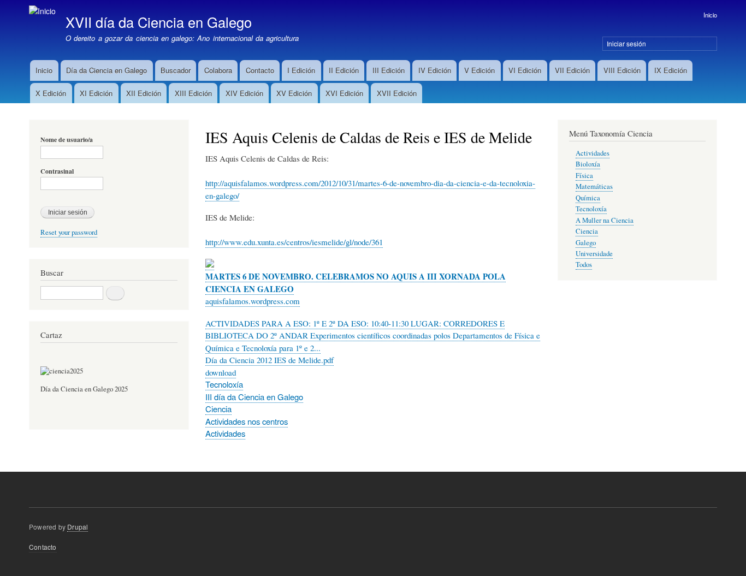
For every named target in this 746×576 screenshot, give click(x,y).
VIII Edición (622, 70)
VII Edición (572, 70)
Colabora (218, 70)
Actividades (225, 433)
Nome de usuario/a (66, 139)
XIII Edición (193, 93)
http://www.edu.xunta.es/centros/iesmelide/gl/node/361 (294, 241)
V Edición (479, 70)
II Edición (344, 70)
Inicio (710, 14)
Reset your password (68, 232)
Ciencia (218, 408)
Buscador (176, 70)
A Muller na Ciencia (604, 220)
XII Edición (143, 93)
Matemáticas (594, 186)
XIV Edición (244, 93)
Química (588, 198)
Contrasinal (57, 171)
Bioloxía (588, 164)
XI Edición (96, 93)
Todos (584, 264)
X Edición (50, 93)
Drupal (77, 526)
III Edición (388, 70)
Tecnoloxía (224, 384)
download (220, 372)
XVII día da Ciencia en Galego (159, 22)
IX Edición (670, 70)
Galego (586, 242)
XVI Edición (344, 93)
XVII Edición (397, 93)
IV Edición (434, 70)
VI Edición (524, 70)
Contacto (260, 70)
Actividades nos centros (246, 421)
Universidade (594, 253)
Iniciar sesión (626, 43)
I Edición (301, 70)
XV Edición (294, 93)
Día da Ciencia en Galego (106, 70)
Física (584, 175)
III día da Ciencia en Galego (254, 396)
